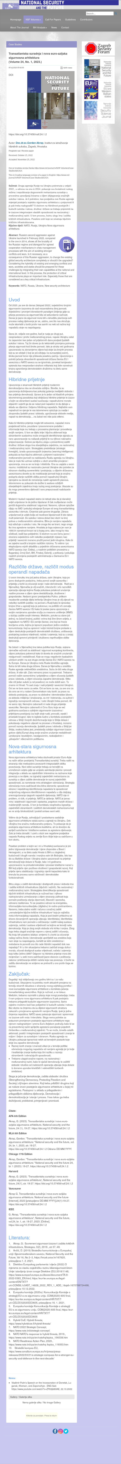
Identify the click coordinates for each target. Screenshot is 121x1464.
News (54, 27)
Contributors (86, 19)
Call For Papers (53, 19)
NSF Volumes (32, 19)
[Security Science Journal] (98, 109)
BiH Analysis (39, 27)
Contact (65, 27)
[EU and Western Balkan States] (98, 89)
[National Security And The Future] (60, 4)
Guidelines (70, 19)
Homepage (15, 19)
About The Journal (19, 27)
